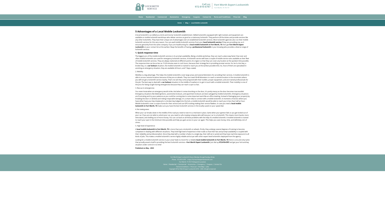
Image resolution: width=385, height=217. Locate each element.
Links (207, 167)
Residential (150, 17)
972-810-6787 (203, 6)
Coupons (196, 17)
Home (141, 17)
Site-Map (201, 167)
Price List (236, 17)
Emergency (186, 17)
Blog (245, 17)
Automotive (174, 17)
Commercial (162, 17)
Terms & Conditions (182, 167)
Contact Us (207, 17)
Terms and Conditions (222, 17)
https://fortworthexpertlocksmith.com (200, 159)
